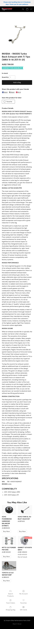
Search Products (10, 595)
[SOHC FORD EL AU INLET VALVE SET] (25, 510)
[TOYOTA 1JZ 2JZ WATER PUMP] (9, 566)
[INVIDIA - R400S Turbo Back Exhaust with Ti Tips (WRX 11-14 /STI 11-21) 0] (17, 34)
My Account (23, 594)
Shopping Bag (10, 610)
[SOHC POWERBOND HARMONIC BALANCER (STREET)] (9, 510)
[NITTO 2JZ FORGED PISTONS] (9, 540)
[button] (7, 9)
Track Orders (10, 603)
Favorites (23, 603)
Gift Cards (23, 610)
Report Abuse (17, 624)
